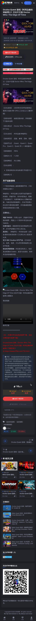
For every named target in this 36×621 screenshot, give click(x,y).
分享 (7, 431)
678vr (8, 428)
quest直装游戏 (8, 424)
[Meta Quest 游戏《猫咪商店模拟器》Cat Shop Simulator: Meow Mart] (7, 529)
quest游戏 (19, 422)
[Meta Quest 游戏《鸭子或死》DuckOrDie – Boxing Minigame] (9, 465)
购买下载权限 (11, 52)
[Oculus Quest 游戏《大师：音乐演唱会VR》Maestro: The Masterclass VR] (7, 522)
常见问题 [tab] (19, 64)
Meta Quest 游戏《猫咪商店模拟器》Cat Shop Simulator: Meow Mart (22, 529)
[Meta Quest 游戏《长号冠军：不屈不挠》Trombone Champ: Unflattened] (7, 543)
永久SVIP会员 (27, 391)
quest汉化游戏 (10, 422)
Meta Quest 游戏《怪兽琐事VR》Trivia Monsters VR (22, 514)
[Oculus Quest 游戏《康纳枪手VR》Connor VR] (9, 484)
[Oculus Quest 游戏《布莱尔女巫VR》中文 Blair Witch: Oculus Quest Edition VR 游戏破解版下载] (26, 465)
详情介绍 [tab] (8, 64)
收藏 (14, 431)
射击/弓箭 (13, 491)
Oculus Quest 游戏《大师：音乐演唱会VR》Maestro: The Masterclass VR (22, 522)
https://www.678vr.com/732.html (17, 351)
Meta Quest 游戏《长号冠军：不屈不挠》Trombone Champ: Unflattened (22, 543)
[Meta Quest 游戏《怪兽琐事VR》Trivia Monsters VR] (7, 515)
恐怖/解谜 (30, 472)
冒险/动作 (6, 472)
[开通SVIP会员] (18, 74)
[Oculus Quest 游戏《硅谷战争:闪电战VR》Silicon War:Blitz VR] (26, 484)
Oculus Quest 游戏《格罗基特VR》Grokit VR (22, 507)
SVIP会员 (13, 391)
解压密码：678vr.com (14, 57)
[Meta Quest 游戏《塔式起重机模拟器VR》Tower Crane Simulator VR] (7, 536)
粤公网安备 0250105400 (25, 614)
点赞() (22, 431)
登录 (28, 3)
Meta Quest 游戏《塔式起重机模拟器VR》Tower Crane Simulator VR (22, 536)
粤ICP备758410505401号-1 (11, 614)
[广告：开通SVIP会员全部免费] (18, 70)
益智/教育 (13, 38)
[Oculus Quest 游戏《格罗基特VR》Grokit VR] (7, 508)
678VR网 (17, 612)
